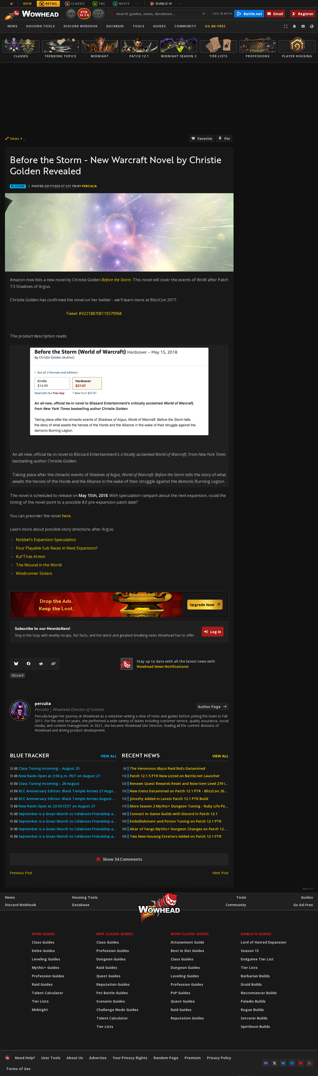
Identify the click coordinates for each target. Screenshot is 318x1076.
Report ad (308, 889)
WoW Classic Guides (190, 933)
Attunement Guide (187, 942)
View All (109, 756)
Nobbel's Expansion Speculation (46, 539)
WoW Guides (43, 933)
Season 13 (250, 950)
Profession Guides (48, 976)
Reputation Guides (113, 984)
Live (71, 13)
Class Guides (43, 942)
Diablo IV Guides (256, 933)
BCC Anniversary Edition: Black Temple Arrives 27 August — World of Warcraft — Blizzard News (68, 791)
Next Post (220, 872)
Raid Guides (42, 984)
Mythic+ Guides (45, 967)
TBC (102, 3)
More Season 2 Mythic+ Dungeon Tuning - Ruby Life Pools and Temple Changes (179, 806)
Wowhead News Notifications (162, 666)
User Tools (50, 1057)
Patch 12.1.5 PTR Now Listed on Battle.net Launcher (175, 776)
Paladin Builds (253, 1001)
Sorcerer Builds (254, 1018)
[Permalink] (53, 664)
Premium (193, 1057)
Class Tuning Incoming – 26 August (49, 783)
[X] (274, 1063)
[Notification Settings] (294, 26)
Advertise (98, 1057)
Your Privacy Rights (130, 1057)
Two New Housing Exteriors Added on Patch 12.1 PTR (175, 836)
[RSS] (309, 1063)
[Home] (33, 13)
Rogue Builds (252, 1009)
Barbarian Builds (255, 976)
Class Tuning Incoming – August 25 (49, 768)
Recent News (140, 755)
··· (137, 3)
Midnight (40, 1009)
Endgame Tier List (257, 959)
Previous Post (21, 872)
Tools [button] (138, 26)
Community (185, 26)
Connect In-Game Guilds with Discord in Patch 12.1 (173, 814)
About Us (75, 1057)
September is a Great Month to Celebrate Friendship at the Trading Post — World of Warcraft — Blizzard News (68, 829)
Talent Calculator (47, 992)
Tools (241, 897)
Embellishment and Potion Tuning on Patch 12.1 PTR (175, 821)
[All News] (11, 4)
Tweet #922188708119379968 (94, 313)
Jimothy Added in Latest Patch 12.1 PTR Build (169, 799)
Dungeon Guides (111, 959)
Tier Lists (40, 1001)
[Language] (312, 26)
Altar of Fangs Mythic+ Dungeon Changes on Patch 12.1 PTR (179, 829)
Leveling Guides (46, 959)
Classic (78, 3)
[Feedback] (303, 26)
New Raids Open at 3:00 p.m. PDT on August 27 (59, 776)
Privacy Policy (219, 1057)
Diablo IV (164, 3)
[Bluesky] (16, 664)
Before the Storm (116, 279)
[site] (126, 664)
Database (115, 26)
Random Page (166, 1057)
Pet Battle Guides (112, 992)
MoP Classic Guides (114, 933)
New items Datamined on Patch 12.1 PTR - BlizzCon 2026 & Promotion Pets (179, 791)
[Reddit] (41, 664)
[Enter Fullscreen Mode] (285, 26)
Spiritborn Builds (255, 1026)
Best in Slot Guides (187, 950)
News (12, 26)
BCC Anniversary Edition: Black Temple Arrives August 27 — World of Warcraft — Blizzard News (68, 799)
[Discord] (266, 1063)
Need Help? (25, 1057)
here (66, 516)
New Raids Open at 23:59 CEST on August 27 (57, 806)
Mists (124, 3)
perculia (89, 186)
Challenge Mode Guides (117, 1009)
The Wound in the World (39, 565)
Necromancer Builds (259, 992)
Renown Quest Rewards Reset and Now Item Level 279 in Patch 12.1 (179, 783)
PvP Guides (180, 992)
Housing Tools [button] (40, 26)
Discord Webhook (81, 26)
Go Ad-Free (215, 26)
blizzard (17, 675)
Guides (159, 26)
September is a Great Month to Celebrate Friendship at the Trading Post (68, 814)
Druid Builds (251, 984)
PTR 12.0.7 (98, 13)
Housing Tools (85, 897)
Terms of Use (18, 1068)
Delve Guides (43, 950)
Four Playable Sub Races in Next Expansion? (57, 548)
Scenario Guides (110, 1001)
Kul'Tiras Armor (30, 556)
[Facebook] (28, 664)
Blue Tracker (29, 755)
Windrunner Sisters (34, 573)
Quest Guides (108, 976)
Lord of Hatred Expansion (263, 942)
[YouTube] (300, 1063)
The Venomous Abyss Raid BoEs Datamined (167, 768)
